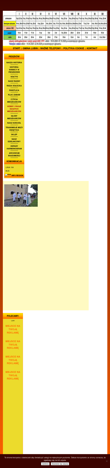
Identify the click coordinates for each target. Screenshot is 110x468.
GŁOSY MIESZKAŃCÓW (14, 117)
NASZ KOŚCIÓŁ (14, 123)
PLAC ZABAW (14, 95)
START (16, 48)
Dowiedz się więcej (60, 464)
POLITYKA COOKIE (73, 48)
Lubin (13, 320)
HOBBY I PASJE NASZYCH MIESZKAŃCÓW (14, 109)
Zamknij (45, 464)
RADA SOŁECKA (14, 85)
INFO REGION (17, 175)
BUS (7, 171)
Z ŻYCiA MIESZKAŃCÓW (14, 100)
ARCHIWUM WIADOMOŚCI (14, 154)
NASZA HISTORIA (14, 62)
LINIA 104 (10, 167)
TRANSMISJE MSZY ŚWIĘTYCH (14, 128)
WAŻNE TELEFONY (50, 48)
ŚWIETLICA (14, 90)
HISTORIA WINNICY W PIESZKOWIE (14, 69)
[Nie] (106, 461)
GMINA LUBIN (30, 48)
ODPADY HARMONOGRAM (14, 147)
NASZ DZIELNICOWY (14, 140)
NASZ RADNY (14, 81)
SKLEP (14, 134)
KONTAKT (92, 48)
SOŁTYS (14, 76)
